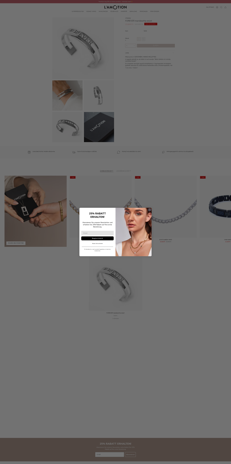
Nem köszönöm (97, 243)
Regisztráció (97, 238)
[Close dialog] (150, 210)
